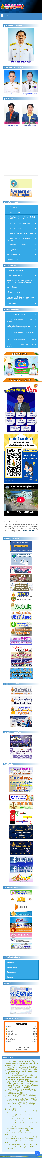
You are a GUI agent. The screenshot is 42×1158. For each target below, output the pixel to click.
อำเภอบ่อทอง (11, 972)
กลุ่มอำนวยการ (12, 207)
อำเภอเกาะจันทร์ (12, 977)
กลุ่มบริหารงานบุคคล (14, 228)
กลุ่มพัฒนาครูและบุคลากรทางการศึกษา (20, 233)
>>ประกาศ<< (28, 530)
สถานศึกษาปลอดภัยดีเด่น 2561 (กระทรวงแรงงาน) (21, 345)
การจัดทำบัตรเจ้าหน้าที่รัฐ (15, 271)
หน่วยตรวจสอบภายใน (14, 255)
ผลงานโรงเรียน (12, 304)
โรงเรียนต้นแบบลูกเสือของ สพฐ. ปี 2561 (21, 339)
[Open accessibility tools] (37, 1153)
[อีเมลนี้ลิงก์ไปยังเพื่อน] (17, 521)
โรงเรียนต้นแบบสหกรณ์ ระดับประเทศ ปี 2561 (21, 333)
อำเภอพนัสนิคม (12, 962)
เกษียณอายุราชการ (13, 292)
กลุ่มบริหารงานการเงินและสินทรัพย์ (19, 223)
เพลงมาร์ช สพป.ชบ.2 (14, 287)
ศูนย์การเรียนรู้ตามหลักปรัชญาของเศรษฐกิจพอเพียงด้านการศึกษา (19, 327)
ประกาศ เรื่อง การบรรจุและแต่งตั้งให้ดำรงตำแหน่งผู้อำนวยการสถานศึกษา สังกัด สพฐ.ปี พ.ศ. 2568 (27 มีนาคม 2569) (21, 1147)
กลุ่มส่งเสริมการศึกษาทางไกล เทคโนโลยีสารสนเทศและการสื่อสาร (21, 218)
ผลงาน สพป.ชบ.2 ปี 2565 (16, 276)
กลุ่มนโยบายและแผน (14, 212)
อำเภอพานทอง (12, 967)
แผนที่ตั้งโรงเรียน (13, 260)
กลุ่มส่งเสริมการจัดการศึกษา (16, 245)
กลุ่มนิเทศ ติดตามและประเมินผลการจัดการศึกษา (19, 239)
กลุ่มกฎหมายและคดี (14, 250)
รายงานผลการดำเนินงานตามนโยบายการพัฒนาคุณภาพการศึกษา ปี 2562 (21, 298)
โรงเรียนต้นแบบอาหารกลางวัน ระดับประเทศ (19, 320)
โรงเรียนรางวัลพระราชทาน (16, 315)
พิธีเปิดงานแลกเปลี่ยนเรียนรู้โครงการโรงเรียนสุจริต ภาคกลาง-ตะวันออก (19, 281)
